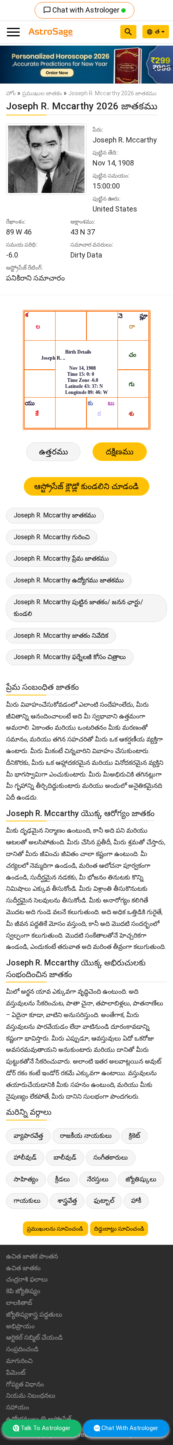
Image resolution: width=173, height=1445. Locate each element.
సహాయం (17, 1407)
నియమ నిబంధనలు (31, 1395)
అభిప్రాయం (20, 1326)
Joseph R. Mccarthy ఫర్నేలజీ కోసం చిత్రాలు (70, 657)
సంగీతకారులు (110, 1157)
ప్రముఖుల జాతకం (42, 93)
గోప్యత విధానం (25, 1384)
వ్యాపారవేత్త (28, 1135)
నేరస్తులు (98, 1179)
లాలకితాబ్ (19, 1303)
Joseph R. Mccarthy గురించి (52, 537)
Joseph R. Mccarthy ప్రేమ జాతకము (61, 558)
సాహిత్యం (26, 1179)
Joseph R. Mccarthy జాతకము (55, 515)
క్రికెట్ (134, 1135)
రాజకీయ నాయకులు (86, 1135)
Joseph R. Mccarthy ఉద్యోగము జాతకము (69, 580)
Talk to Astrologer (45, 1428)
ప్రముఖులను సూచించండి (55, 1228)
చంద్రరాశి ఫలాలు (27, 1279)
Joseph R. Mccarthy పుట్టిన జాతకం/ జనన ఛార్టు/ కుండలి (78, 608)
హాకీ (136, 1200)
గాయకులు (27, 1200)
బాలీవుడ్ (65, 1157)
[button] (13, 65)
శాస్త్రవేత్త (67, 1200)
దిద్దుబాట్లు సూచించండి (119, 1228)
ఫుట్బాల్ (104, 1200)
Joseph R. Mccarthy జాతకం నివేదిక (61, 635)
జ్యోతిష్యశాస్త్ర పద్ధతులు (34, 1314)
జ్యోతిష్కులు (141, 1179)
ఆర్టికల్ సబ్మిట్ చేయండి (34, 1337)
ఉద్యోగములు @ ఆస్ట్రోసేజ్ (39, 1419)
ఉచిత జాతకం (23, 1268)
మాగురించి (19, 1361)
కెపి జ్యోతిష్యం (23, 1291)
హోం (11, 93)
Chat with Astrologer (82, 10)
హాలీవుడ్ (25, 1157)
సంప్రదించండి (22, 1349)
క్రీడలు (62, 1179)
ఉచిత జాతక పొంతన (32, 1256)
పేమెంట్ (15, 1372)
